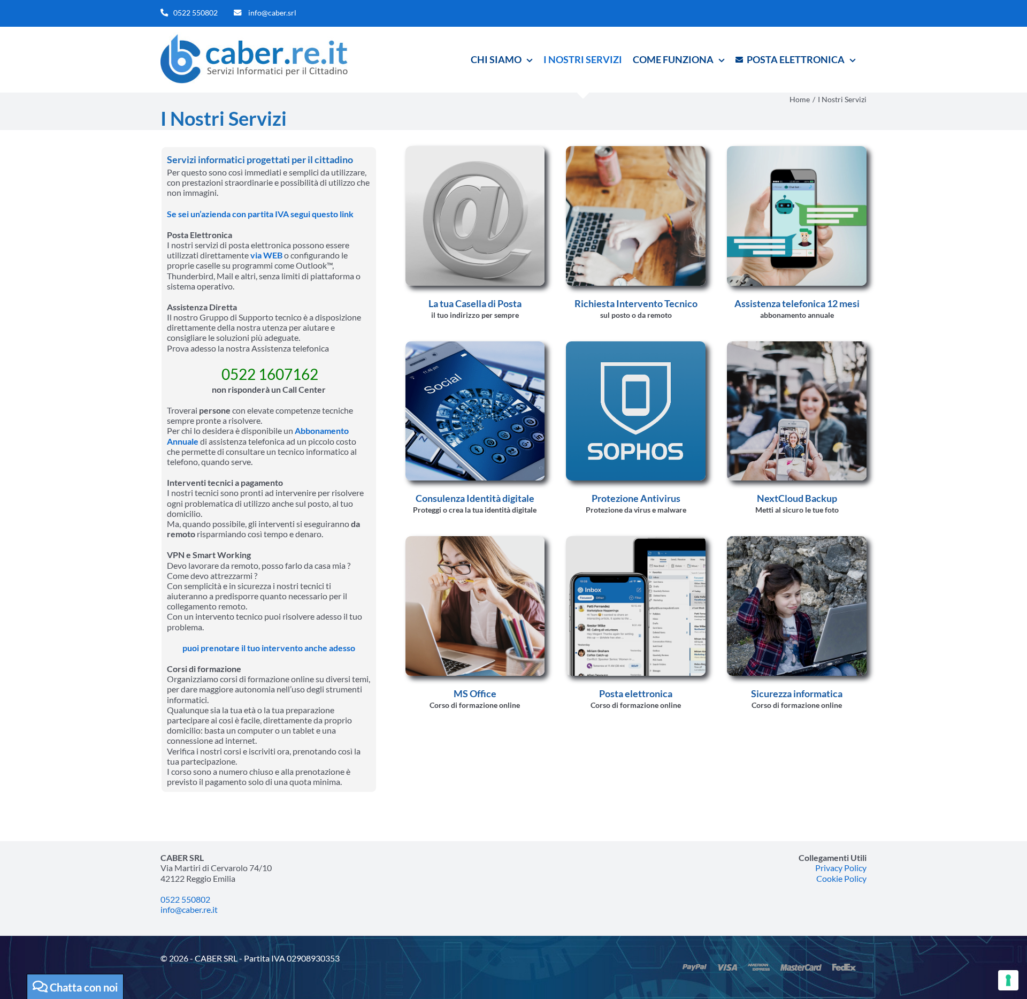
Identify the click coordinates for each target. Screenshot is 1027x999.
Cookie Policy (841, 878)
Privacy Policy (841, 868)
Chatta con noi (83, 987)
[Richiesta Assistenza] (636, 150)
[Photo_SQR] (797, 345)
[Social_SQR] (475, 345)
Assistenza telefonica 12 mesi (797, 303)
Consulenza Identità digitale (475, 498)
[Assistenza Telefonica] (797, 150)
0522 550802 (195, 12)
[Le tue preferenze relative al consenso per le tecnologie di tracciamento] (1008, 980)
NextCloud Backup (797, 498)
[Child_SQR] (797, 540)
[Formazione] (475, 540)
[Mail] (475, 150)
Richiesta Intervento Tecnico (636, 303)
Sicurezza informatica (796, 693)
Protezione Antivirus (636, 498)
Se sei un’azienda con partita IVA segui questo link (260, 214)
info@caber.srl (272, 12)
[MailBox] (636, 540)
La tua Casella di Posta (475, 303)
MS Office (475, 693)
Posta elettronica (635, 693)
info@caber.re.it (189, 909)
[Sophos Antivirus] (636, 345)
